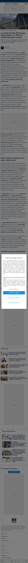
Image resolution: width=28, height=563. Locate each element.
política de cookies (15, 272)
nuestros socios (21, 260)
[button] (14, 289)
